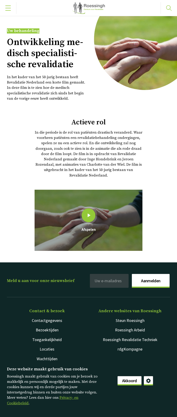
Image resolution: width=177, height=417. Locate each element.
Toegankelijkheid (47, 339)
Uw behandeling (23, 30)
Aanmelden (150, 280)
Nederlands (88, 8)
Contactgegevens (47, 320)
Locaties (47, 349)
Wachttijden (47, 358)
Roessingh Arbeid (130, 330)
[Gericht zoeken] (169, 8)
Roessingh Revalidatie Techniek (130, 339)
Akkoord (129, 380)
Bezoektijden (47, 330)
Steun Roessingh (130, 320)
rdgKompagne (130, 349)
